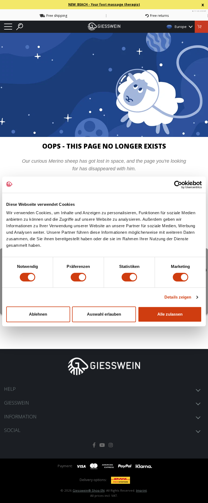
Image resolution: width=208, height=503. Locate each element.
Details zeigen (177, 297)
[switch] (78, 277)
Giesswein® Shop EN (89, 490)
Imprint (141, 490)
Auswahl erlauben (104, 314)
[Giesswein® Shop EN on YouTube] (102, 445)
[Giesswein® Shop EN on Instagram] (111, 445)
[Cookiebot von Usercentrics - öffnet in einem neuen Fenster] (178, 185)
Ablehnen (38, 314)
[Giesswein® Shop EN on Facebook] (94, 445)
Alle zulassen (170, 314)
